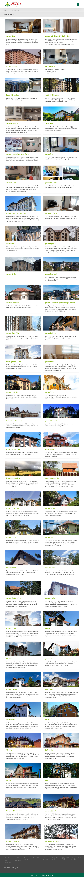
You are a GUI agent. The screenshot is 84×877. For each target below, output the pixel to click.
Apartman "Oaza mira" (51, 421)
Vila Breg (8, 780)
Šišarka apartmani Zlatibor (13, 362)
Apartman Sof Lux (11, 274)
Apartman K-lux (10, 244)
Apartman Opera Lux (50, 244)
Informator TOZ (65, 858)
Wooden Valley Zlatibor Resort (14, 421)
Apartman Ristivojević (12, 303)
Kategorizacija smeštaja (76, 858)
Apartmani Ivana (11, 537)
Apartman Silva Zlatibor (13, 449)
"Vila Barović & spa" (50, 811)
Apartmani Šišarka (11, 628)
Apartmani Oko (49, 537)
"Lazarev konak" (49, 124)
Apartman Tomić (10, 720)
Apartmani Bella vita (12, 392)
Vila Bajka (9, 750)
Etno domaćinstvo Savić (13, 478)
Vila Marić (47, 720)
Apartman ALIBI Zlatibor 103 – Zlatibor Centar (58, 36)
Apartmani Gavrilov (50, 598)
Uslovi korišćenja (8, 861)
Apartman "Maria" (49, 392)
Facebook (7, 867)
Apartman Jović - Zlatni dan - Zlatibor (16, 213)
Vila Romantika (49, 750)
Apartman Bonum (11, 183)
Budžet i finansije (26, 858)
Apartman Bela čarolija (51, 213)
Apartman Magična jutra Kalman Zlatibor (17, 154)
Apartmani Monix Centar (13, 841)
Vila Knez (47, 628)
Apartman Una (49, 154)
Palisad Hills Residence (12, 95)
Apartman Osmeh (49, 362)
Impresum (17, 861)
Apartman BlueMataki (51, 274)
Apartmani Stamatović (12, 508)
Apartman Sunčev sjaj (12, 124)
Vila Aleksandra (49, 689)
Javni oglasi (37, 857)
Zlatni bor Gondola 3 (12, 66)
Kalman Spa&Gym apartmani (14, 811)
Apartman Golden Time (12, 333)
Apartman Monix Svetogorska (53, 841)
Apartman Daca (10, 36)
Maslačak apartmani (50, 568)
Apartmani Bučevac (50, 508)
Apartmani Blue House (51, 659)
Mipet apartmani (11, 568)
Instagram (15, 867)
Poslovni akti (55, 858)
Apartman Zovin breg (50, 333)
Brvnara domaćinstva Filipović (53, 478)
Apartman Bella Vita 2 (51, 183)
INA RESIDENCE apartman (52, 95)
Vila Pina (47, 780)
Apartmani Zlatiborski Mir (13, 598)
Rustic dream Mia (49, 449)
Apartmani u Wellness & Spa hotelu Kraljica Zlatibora (60, 303)
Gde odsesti (6, 10)
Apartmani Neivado (11, 689)
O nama (7, 857)
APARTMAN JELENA (50, 66)
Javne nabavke (45, 858)
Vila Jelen (9, 659)
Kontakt (16, 857)
